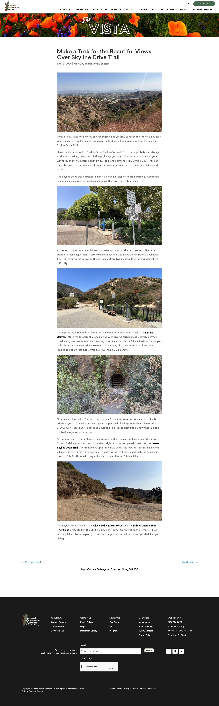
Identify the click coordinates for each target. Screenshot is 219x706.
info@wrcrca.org (176, 626)
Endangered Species (108, 569)
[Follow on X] (175, 651)
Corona (91, 569)
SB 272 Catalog (146, 631)
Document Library (202, 10)
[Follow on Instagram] (181, 651)
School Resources (121, 10)
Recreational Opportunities (91, 10)
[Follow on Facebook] (168, 651)
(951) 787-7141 (174, 618)
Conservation (146, 10)
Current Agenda (58, 622)
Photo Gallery (86, 622)
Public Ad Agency (36, 691)
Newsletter (115, 618)
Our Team (114, 622)
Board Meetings (146, 626)
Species (105, 63)
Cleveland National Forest (108, 525)
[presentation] (99, 667)
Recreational (91, 63)
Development (167, 10)
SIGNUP (149, 650)
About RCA (64, 10)
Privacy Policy (145, 635)
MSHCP (78, 63)
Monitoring (144, 618)
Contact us (85, 618)
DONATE (204, 4)
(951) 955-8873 (175, 622)
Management (145, 622)
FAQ (111, 626)
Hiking (124, 569)
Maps (183, 10)
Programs (114, 631)
